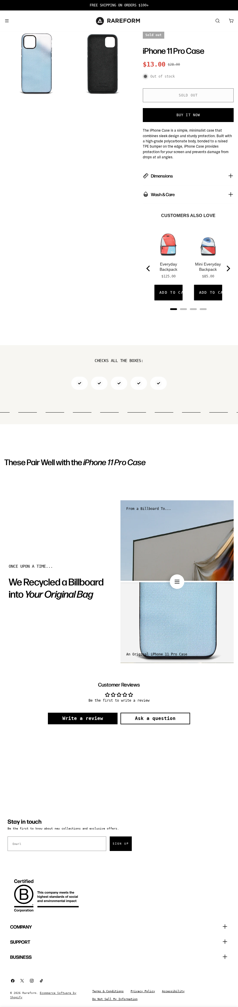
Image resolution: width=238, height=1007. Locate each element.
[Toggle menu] (6, 21)
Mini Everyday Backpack (208, 267)
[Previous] (148, 268)
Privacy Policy (143, 991)
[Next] (228, 268)
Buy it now (188, 115)
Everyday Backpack (168, 267)
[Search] (217, 21)
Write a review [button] (82, 718)
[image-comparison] (177, 582)
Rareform (29, 993)
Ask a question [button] (155, 718)
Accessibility (173, 991)
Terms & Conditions (108, 991)
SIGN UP (121, 843)
